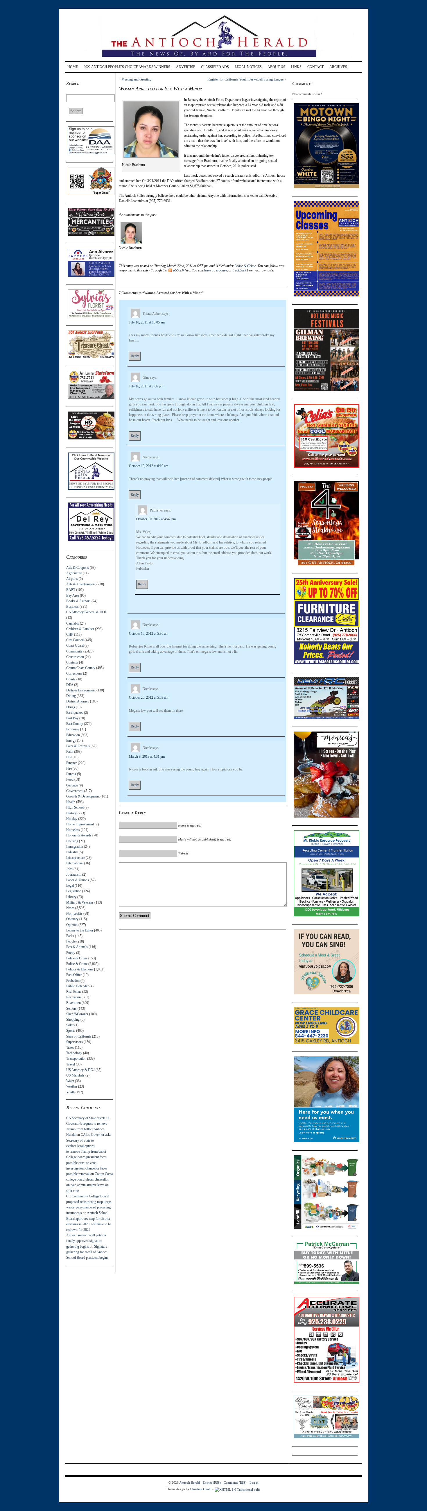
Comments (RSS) (235, 1482)
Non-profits (74, 913)
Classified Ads (215, 67)
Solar (69, 1025)
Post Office (74, 975)
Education (73, 735)
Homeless (73, 830)
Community (74, 651)
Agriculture (74, 573)
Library (71, 897)
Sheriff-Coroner (77, 1014)
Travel (70, 1064)
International (74, 863)
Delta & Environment (81, 690)
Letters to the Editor (79, 930)
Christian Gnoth (200, 1489)
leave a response (215, 270)
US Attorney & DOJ (80, 1070)
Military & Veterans (80, 902)
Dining (71, 696)
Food (69, 779)
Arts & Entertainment (81, 584)
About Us (276, 67)
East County (74, 724)
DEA (69, 685)
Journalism (73, 874)
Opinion (72, 925)
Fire (69, 768)
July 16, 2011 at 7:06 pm (146, 386)
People (71, 941)
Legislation (73, 891)
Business (72, 607)
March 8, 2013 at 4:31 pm (147, 756)
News (70, 908)
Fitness (71, 774)
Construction (75, 657)
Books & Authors (78, 601)
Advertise (185, 67)
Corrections (74, 673)
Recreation (73, 997)
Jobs (69, 869)
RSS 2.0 (178, 270)
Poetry (70, 953)
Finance (71, 763)
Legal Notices (248, 67)
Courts (71, 679)
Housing (72, 841)
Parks (70, 936)
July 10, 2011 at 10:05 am (147, 322)
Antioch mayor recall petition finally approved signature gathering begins (86, 1240)
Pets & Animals (77, 947)
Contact (315, 67)
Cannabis (72, 623)
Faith (69, 752)
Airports (72, 579)
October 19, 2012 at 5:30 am (148, 634)
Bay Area (72, 595)
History (71, 813)
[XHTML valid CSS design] (237, 1489)
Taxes (70, 1047)
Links (296, 67)
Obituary (72, 919)
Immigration (74, 847)
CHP (69, 634)
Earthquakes (74, 713)
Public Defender (77, 986)
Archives (338, 67)
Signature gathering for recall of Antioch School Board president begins (87, 1252)
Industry (72, 852)
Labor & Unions (77, 880)
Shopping (73, 1020)
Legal (70, 886)
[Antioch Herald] (213, 59)
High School (75, 807)
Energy (71, 740)
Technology (74, 1053)
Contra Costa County (80, 668)
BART (70, 590)
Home (72, 67)
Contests (72, 662)
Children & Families (80, 629)
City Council (75, 640)
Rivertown (73, 1003)
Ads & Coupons (77, 568)
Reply (135, 356)
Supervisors (74, 1042)
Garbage (72, 785)
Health (70, 802)
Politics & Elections (79, 969)
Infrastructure (75, 858)
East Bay (72, 718)
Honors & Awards (79, 835)
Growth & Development (83, 796)
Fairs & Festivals (78, 746)
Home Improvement (80, 824)
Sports (70, 1031)
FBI (69, 757)
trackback (239, 270)
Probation (73, 981)
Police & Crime (76, 958)
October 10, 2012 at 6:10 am (148, 466)
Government (74, 791)
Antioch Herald (189, 1482)
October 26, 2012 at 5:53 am (148, 697)
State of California (78, 1036)
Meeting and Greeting (136, 79)
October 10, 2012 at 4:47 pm (156, 519)
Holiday (71, 819)
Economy (72, 729)
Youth (70, 1092)
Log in (254, 1482)
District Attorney (77, 701)
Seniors (71, 1008)
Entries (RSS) (212, 1482)
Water (70, 1081)
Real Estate (73, 992)
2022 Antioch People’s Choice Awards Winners (127, 67)
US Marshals (75, 1075)
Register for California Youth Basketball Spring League (245, 79)
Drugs (70, 707)
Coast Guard (75, 645)
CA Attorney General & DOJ (86, 612)
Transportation (76, 1058)
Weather (71, 1086)
